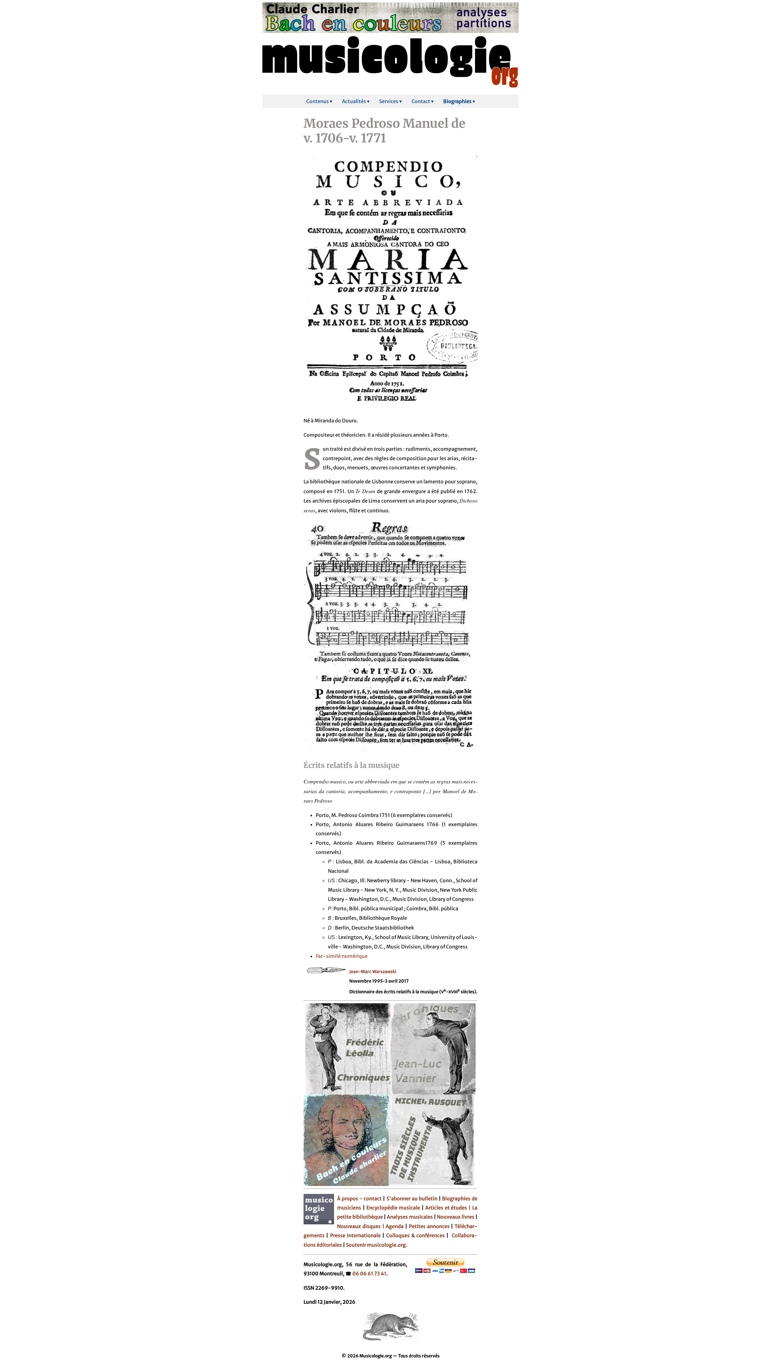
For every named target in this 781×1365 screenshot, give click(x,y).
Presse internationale (355, 1235)
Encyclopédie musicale (393, 1208)
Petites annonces (430, 1226)
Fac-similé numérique (342, 956)
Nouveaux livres (456, 1217)
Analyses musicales (410, 1217)
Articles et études (446, 1208)
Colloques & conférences (414, 1235)
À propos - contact (359, 1198)
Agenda (395, 1226)
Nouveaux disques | (361, 1226)
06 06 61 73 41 (369, 1273)
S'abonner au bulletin (413, 1198)
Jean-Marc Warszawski (372, 971)
